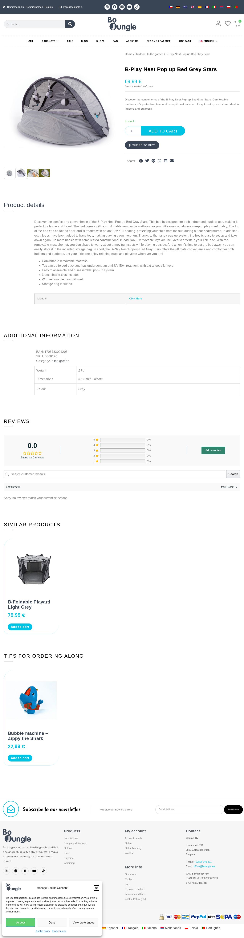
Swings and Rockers (75, 843)
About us (132, 41)
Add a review (213, 450)
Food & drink (71, 838)
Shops (100, 41)
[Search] (70, 24)
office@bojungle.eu (204, 866)
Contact (185, 41)
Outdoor (140, 54)
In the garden (155, 54)
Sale (70, 41)
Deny (52, 922)
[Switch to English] (192, 7)
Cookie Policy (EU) (135, 899)
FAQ (115, 41)
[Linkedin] (122, 7)
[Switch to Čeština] (170, 7)
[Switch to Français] (207, 7)
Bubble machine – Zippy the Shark (28, 736)
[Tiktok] (137, 7)
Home (30, 41)
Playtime (69, 858)
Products (48, 41)
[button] (96, 888)
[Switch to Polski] (228, 7)
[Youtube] (129, 7)
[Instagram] (107, 7)
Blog (84, 41)
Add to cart (163, 131)
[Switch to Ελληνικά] (185, 7)
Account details (133, 838)
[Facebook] (114, 7)
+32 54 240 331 (203, 861)
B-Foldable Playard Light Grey (29, 604)
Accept (20, 922)
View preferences (83, 922)
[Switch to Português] (236, 7)
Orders (128, 843)
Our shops (130, 874)
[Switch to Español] (199, 7)
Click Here (135, 298)
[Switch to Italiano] (214, 7)
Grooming (69, 863)
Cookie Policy (43, 931)
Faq (127, 884)
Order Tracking (133, 848)
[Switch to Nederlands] (221, 7)
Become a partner (159, 41)
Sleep (67, 853)
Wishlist (129, 853)
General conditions (135, 894)
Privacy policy (59, 931)
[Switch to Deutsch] (178, 7)
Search (233, 474)
